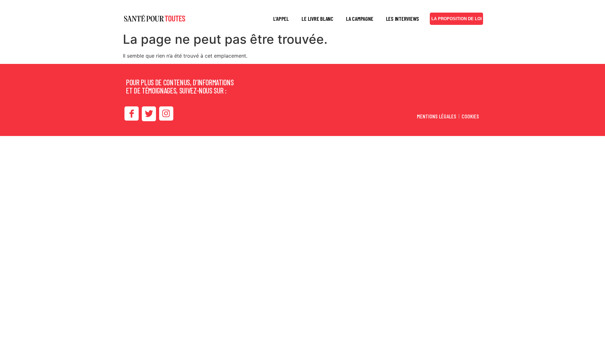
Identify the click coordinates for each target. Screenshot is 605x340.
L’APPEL (281, 18)
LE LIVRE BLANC (317, 18)
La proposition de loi (456, 18)
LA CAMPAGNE (359, 18)
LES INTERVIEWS (402, 18)
